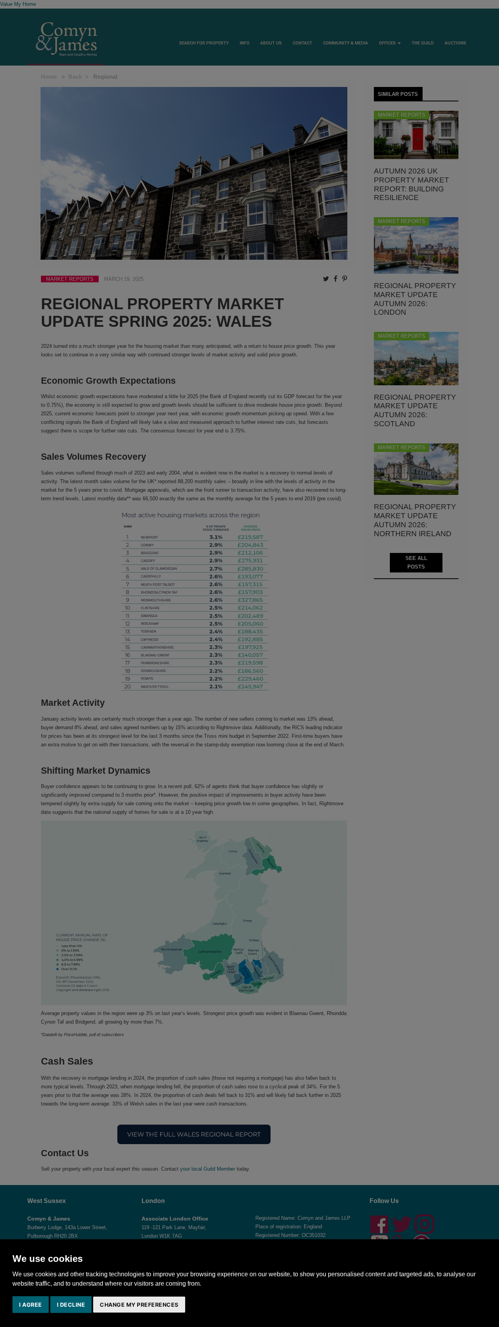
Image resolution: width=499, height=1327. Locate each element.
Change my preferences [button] (139, 1304)
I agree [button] (30, 1304)
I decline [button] (71, 1304)
